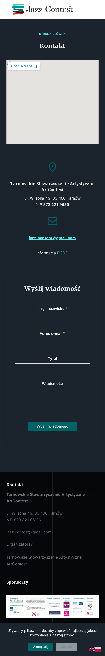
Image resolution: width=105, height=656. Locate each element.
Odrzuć (66, 647)
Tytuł (52, 358)
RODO (62, 252)
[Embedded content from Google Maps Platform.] (52, 102)
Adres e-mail (52, 333)
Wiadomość (52, 383)
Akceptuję (41, 647)
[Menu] (96, 9)
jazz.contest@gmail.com (52, 237)
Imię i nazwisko (52, 308)
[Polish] (98, 649)
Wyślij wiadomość (52, 426)
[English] (92, 649)
